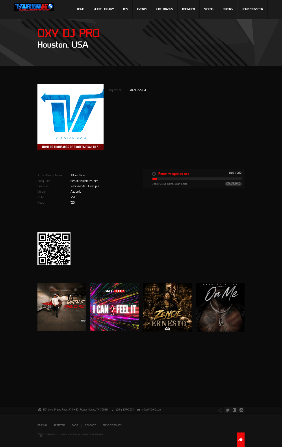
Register (59, 426)
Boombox (188, 9)
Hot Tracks (164, 9)
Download (233, 184)
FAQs (75, 426)
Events (142, 9)
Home (80, 9)
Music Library (104, 9)
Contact (90, 426)
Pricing (228, 9)
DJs (125, 9)
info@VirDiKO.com (151, 410)
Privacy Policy (112, 426)
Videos (208, 9)
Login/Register (252, 9)
